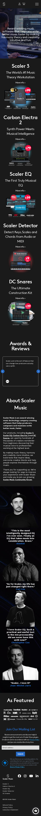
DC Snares (6, 793)
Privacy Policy (8, 807)
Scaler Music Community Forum (17, 480)
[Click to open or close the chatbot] (36, 811)
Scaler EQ (7, 436)
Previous (3, 371)
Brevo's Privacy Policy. (17, 767)
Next (38, 371)
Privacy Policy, (34, 740)
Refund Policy (8, 805)
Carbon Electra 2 (21, 436)
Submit (20, 754)
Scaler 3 (29, 433)
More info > (20, 83)
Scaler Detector (8, 791)
